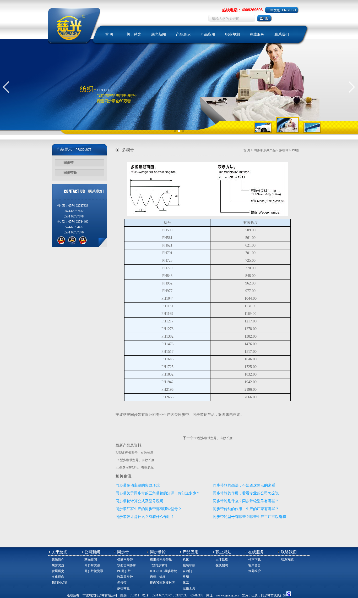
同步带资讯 (92, 565)
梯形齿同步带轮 (161, 559)
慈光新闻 (158, 34)
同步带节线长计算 (273, 595)
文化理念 (58, 577)
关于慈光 (134, 34)
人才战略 (221, 559)
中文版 (275, 10)
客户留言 (254, 565)
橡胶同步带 (125, 559)
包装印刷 (189, 565)
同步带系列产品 (265, 150)
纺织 (186, 577)
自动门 (187, 571)
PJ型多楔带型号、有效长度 (213, 438)
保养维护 (254, 571)
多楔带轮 (123, 588)
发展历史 (58, 571)
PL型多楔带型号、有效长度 (135, 467)
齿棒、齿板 (158, 577)
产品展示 (183, 34)
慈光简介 (58, 559)
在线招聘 (221, 565)
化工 (186, 582)
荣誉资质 (58, 565)
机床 (186, 559)
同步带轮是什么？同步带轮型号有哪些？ (246, 501)
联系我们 (281, 34)
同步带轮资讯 (93, 571)
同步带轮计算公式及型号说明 (139, 501)
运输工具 (189, 588)
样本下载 (254, 559)
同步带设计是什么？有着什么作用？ (145, 517)
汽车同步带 (125, 577)
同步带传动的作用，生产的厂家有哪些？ (246, 509)
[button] (6, 87)
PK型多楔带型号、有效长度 (135, 460)
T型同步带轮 (158, 565)
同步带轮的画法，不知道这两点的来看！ (246, 485)
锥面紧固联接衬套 (162, 582)
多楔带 (284, 150)
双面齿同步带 (126, 565)
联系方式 (287, 559)
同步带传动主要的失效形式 (138, 485)
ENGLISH (289, 10)
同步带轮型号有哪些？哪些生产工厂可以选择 (249, 517)
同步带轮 (70, 173)
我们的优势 (59, 582)
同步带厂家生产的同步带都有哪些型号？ (149, 509)
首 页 (109, 34)
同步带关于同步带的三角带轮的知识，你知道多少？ (158, 493)
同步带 (68, 163)
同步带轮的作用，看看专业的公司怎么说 (246, 493)
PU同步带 (124, 571)
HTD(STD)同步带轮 (163, 571)
